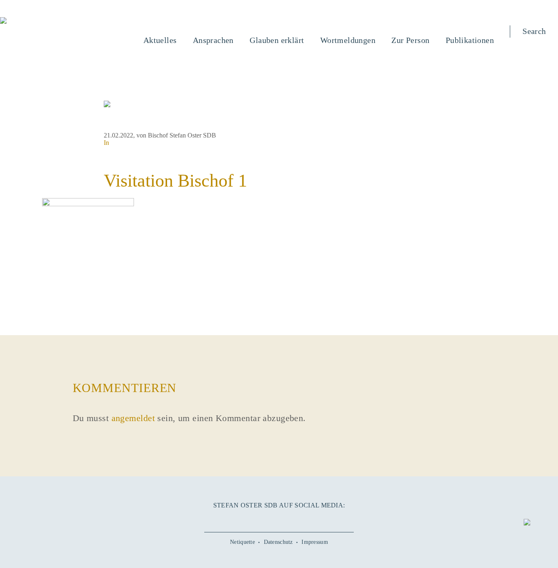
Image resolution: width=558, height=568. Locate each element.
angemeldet (133, 418)
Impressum (314, 542)
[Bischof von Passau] (52, 21)
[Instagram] (279, 519)
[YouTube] (263, 519)
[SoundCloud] (294, 519)
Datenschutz (278, 542)
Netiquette (242, 542)
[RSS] (310, 519)
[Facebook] (247, 519)
